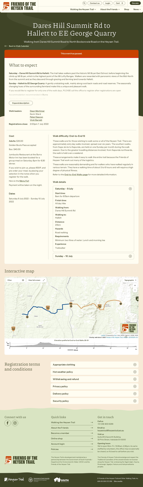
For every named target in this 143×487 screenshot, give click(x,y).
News (136, 9)
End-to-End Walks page (76, 174)
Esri (115, 335)
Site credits (118, 481)
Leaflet (103, 335)
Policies (55, 449)
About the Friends (109, 9)
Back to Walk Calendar (19, 46)
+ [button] (135, 285)
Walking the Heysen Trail (82, 9)
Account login (58, 444)
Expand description (20, 103)
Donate (135, 3)
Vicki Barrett (36, 120)
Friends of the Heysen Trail (114, 337)
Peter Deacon (36, 117)
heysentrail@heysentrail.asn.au (111, 430)
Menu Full (24, 181)
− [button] (135, 290)
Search (84, 3)
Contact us (95, 3)
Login (107, 3)
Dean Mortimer (37, 111)
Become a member (60, 433)
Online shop (57, 438)
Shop (126, 9)
